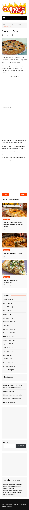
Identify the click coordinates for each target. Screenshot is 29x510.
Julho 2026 (6, 303)
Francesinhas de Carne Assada (12, 398)
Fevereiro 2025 (7, 366)
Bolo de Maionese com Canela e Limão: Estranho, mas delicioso (12, 386)
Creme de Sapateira (9, 402)
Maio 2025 (6, 355)
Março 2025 (6, 362)
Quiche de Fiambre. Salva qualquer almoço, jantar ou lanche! (13, 224)
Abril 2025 (6, 359)
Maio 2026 (6, 310)
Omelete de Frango (8, 391)
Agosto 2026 (7, 299)
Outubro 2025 (7, 336)
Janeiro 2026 (7, 325)
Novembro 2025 (8, 333)
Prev (6, 194)
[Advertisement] (14, 92)
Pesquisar (6, 442)
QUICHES (16, 35)
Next (22, 194)
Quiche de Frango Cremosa (13, 253)
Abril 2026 (6, 314)
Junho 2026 (6, 307)
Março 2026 (6, 318)
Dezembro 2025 (8, 329)
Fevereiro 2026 (7, 321)
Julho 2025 (6, 347)
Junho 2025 (6, 351)
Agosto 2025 (7, 344)
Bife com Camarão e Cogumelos (12, 395)
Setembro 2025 (7, 340)
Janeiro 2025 (7, 370)
